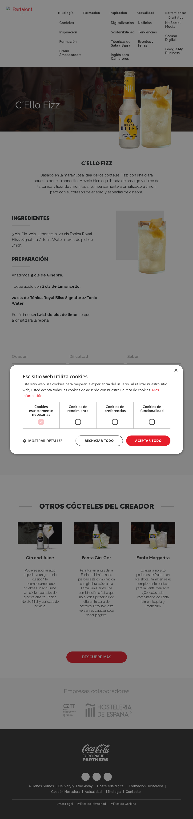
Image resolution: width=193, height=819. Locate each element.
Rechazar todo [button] (99, 440)
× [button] (175, 370)
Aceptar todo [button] (148, 440)
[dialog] (96, 409)
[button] (42, 440)
